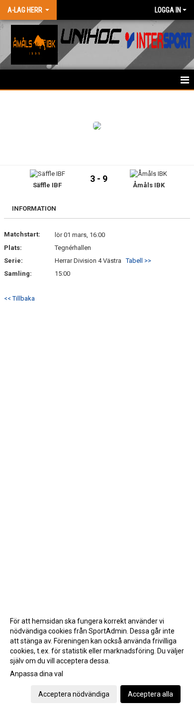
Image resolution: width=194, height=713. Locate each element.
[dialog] (97, 657)
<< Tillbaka (19, 298)
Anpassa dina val (36, 674)
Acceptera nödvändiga (73, 694)
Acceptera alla (150, 694)
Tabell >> (138, 260)
